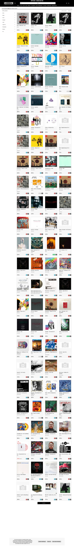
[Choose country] (67, 3)
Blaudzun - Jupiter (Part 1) (21, 86)
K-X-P (60, 67)
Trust (60, 251)
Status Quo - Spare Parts (35, 270)
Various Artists (33, 477)
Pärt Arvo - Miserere (34, 311)
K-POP (26, 5)
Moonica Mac (47, 67)
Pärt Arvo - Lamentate (34, 107)
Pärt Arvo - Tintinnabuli (34, 66)
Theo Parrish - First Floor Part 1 (50, 290)
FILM (24, 5)
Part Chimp (18, 231)
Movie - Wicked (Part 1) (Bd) (63, 86)
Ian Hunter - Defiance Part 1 (35, 148)
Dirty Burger (33, 455)
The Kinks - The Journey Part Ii (50, 331)
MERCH (29, 5)
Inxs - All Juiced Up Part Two (21, 454)
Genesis (60, 333)
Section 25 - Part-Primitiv (21, 372)
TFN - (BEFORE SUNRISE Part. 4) (50, 209)
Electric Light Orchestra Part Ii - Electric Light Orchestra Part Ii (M (36, 291)
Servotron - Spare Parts (63, 352)
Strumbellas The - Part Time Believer (23, 433)
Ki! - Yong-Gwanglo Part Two (49, 413)
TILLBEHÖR (33, 5)
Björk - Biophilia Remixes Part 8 (64, 148)
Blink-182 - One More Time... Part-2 (50, 494)
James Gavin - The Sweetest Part (50, 433)
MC (21, 5)
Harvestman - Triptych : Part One (22, 168)
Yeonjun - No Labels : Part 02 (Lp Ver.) (65, 229)
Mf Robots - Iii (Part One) (49, 372)
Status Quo (32, 271)
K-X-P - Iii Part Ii (61, 66)
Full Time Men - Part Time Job (64, 474)
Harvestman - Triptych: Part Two (50, 148)
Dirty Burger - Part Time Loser (36, 454)
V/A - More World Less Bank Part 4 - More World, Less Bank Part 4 (36, 475)
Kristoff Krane (19, 251)
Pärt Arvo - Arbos (19, 331)
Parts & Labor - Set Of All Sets (50, 270)
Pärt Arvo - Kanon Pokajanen (21, 474)
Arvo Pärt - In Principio (34, 229)
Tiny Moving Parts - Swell (49, 168)
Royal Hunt (18, 210)
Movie (60, 88)
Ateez (18, 109)
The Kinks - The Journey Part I (35, 127)
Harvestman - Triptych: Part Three (50, 311)
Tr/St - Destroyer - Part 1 (63, 250)
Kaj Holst (46, 231)
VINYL (18, 5)
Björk (60, 149)
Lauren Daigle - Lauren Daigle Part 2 (50, 45)
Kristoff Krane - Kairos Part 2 (21, 250)
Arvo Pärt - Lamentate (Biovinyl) (36, 86)
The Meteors (61, 273)
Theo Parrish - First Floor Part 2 (22, 392)
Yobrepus (18, 130)
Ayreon (60, 435)
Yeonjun (60, 231)
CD (20, 5)
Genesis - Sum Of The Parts (63, 331)
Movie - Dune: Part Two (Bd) (35, 413)
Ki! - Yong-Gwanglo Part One (35, 433)
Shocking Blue (47, 354)
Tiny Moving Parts (47, 169)
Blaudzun (18, 88)
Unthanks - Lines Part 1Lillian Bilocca (22, 494)
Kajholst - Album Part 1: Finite (49, 229)
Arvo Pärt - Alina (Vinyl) (34, 45)
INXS (17, 455)
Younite (32, 190)
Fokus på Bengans (39, 5)
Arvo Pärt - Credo (33, 25)
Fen (31, 497)
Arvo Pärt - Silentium (48, 25)
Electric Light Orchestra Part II (35, 293)
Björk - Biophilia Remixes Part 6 (64, 127)
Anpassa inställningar (42, 541)
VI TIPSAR (44, 5)
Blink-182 (46, 496)
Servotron (60, 353)
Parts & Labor (47, 271)
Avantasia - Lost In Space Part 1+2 (22, 413)
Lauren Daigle (47, 47)
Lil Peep (46, 108)
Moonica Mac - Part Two (49, 66)
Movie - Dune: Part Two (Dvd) (49, 250)
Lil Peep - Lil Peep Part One (49, 107)
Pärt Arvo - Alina (61, 168)
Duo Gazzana (61, 375)
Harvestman (47, 149)
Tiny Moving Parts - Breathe (49, 188)
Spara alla (49, 541)
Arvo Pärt (32, 47)
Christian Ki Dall (47, 414)
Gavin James (47, 435)
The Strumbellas (19, 435)
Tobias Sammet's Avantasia (21, 414)
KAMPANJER (49, 5)
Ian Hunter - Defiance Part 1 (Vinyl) (22, 45)
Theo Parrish (47, 292)
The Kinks (46, 333)
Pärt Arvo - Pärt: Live (62, 45)
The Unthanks (19, 496)
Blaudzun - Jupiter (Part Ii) (21, 270)
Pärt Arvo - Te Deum (34, 209)
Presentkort (54, 5)
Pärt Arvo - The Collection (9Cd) (22, 290)
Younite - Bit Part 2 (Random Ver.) (50, 392)
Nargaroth (32, 395)
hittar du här (28, 543)
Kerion (32, 252)
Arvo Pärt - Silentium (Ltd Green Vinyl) (65, 494)
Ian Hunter (18, 47)
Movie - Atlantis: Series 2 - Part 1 (36, 352)
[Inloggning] (68, 3)
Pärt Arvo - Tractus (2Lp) (49, 86)
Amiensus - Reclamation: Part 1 (22, 66)
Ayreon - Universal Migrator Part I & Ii (65, 433)
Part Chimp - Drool (20, 229)
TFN (45, 210)
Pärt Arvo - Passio (34, 331)
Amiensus (18, 67)
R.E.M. (60, 456)
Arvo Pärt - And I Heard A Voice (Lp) (50, 474)
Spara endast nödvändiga (57, 541)
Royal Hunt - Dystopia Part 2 (21, 209)
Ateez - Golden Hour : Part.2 (21, 25)
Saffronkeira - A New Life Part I (36, 372)
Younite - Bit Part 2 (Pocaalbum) (36, 188)
